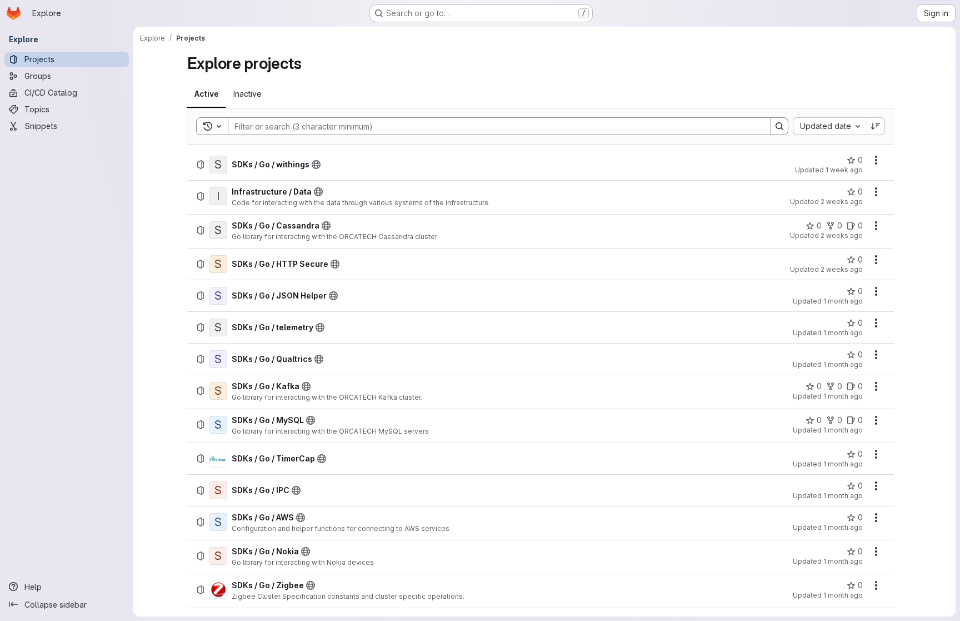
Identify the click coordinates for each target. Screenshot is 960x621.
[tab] (206, 94)
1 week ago (844, 170)
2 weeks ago (842, 201)
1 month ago (843, 301)
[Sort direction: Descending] (876, 126)
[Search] (779, 126)
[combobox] (830, 126)
